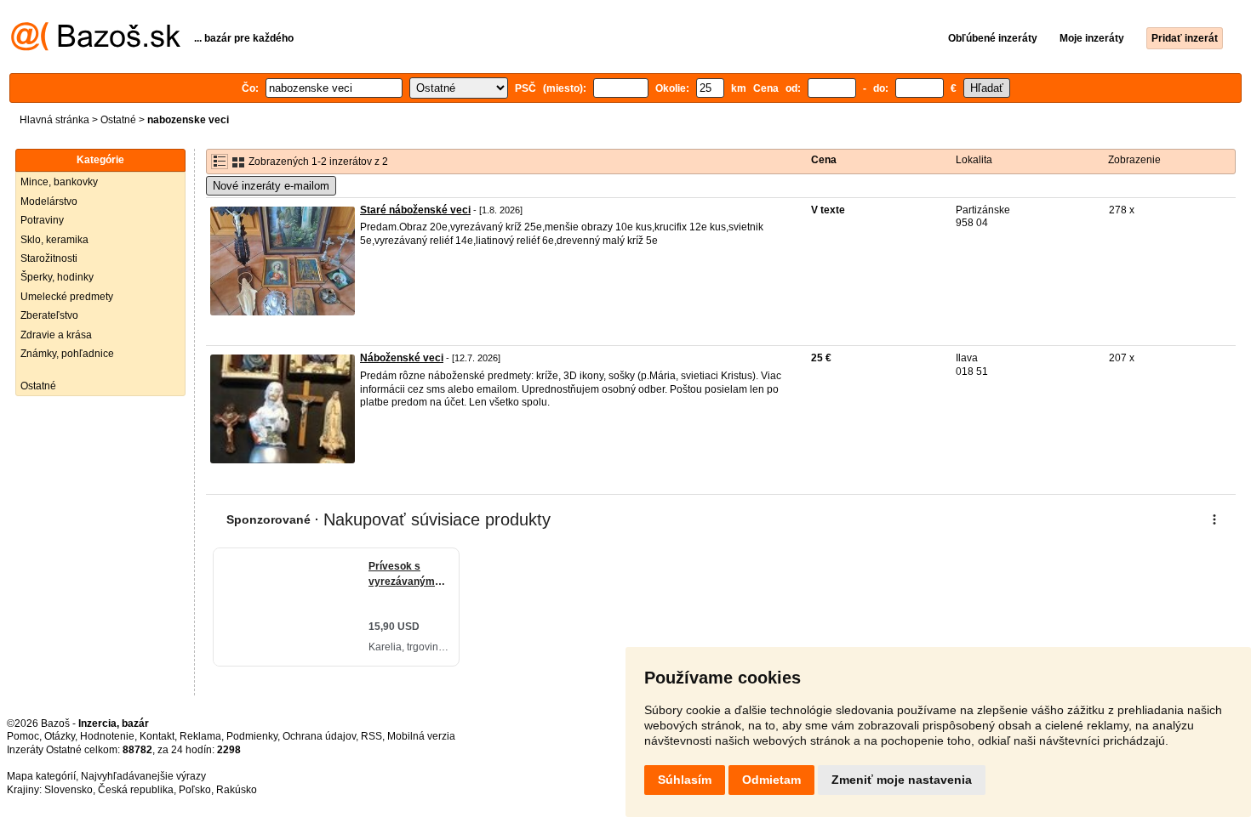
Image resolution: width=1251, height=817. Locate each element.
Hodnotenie (107, 736)
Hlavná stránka (54, 120)
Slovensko (68, 790)
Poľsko (195, 790)
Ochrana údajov (319, 736)
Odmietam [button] (771, 779)
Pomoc (23, 736)
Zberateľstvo (49, 315)
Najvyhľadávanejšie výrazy (143, 776)
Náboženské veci (401, 358)
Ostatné (118, 120)
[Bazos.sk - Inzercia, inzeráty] (95, 48)
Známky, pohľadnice (67, 354)
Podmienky (251, 736)
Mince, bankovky (59, 182)
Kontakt (157, 736)
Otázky (59, 736)
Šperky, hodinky (57, 277)
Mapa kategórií (41, 776)
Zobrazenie (1134, 160)
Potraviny (42, 220)
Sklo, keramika (54, 240)
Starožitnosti (48, 258)
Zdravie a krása (56, 335)
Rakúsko (236, 790)
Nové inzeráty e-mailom (271, 185)
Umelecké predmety (66, 297)
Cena (824, 160)
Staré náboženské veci (415, 210)
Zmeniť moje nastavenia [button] (901, 779)
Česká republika (136, 790)
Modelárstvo (48, 201)
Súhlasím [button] (684, 779)
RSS (371, 736)
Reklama (200, 736)
